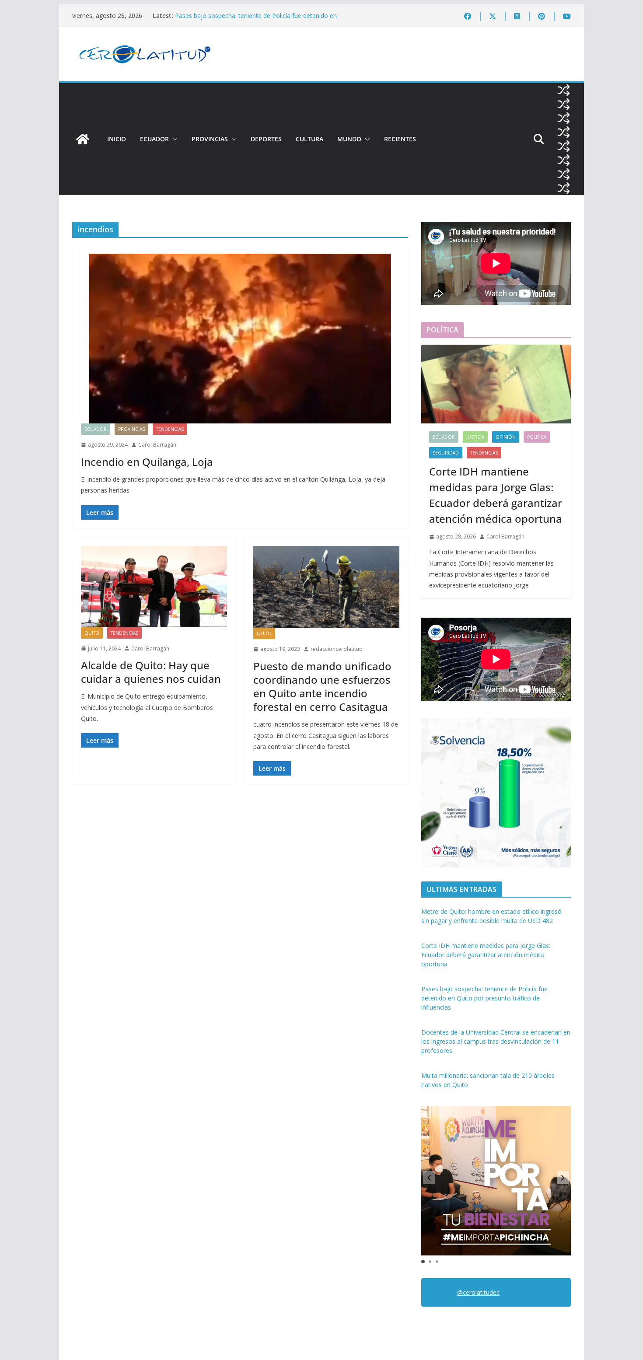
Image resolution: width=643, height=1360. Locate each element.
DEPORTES (266, 139)
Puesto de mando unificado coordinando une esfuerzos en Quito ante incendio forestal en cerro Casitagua (322, 686)
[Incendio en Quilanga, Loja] (240, 338)
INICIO (116, 139)
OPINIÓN (506, 437)
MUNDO (349, 139)
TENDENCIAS (170, 429)
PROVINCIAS (210, 139)
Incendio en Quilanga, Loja (147, 461)
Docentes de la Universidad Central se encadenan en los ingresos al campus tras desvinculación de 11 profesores (495, 1041)
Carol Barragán (157, 444)
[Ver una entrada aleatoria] (564, 90)
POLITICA (536, 437)
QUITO (91, 633)
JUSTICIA (475, 437)
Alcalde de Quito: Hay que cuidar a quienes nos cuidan (151, 672)
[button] (173, 139)
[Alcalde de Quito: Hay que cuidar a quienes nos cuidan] (154, 586)
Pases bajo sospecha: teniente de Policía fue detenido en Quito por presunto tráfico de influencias (256, 19)
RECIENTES (400, 139)
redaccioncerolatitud (337, 649)
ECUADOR (154, 139)
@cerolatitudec (478, 1292)
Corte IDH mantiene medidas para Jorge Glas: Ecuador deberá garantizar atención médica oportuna (495, 495)
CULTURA (309, 139)
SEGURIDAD (446, 453)
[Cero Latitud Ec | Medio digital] (83, 139)
